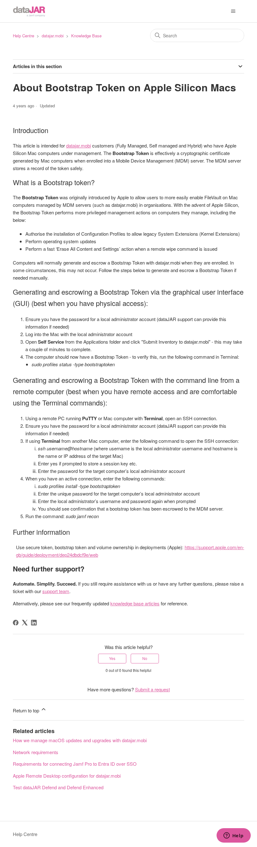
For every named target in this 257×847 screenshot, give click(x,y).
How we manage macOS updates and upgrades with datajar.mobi (80, 740)
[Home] (29, 11)
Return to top (26, 710)
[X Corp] (25, 622)
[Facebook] (15, 622)
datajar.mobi (53, 36)
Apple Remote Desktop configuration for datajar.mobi (67, 775)
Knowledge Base (86, 36)
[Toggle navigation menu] (233, 11)
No (144, 658)
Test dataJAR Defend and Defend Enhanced (58, 787)
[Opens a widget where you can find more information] (233, 836)
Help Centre (23, 36)
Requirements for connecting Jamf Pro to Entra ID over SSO (75, 763)
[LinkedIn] (34, 622)
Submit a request (152, 689)
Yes (112, 658)
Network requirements (35, 752)
